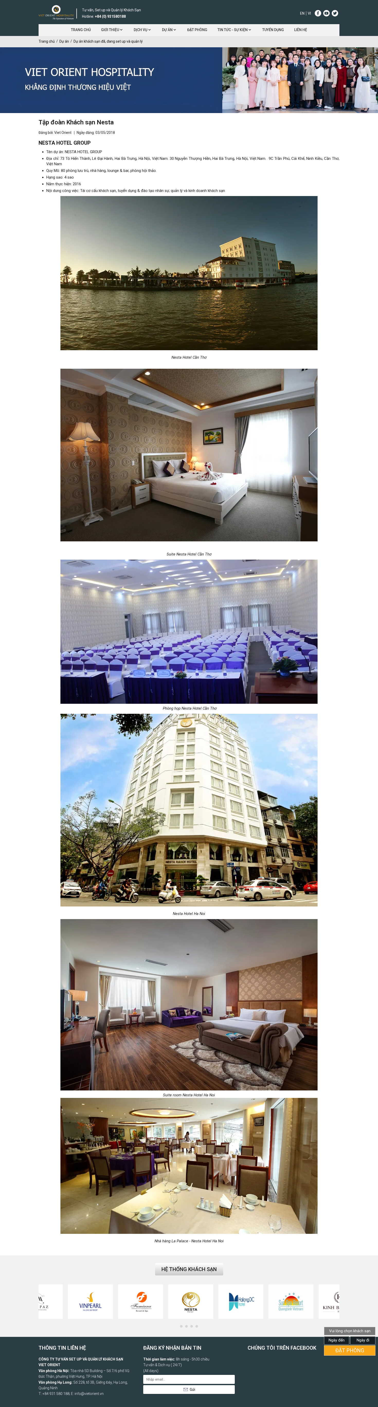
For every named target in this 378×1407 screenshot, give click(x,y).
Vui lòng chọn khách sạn (350, 1331)
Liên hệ (300, 30)
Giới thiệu (110, 30)
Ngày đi (363, 1340)
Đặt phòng (197, 30)
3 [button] (192, 1327)
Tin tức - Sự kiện (233, 30)
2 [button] (187, 1327)
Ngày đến (337, 1340)
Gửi (192, 1389)
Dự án (167, 30)
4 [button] (198, 1327)
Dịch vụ (140, 30)
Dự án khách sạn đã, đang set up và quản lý (108, 41)
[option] (64, 1301)
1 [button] (182, 1327)
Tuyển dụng (273, 30)
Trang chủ (81, 30)
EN (302, 13)
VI (309, 13)
